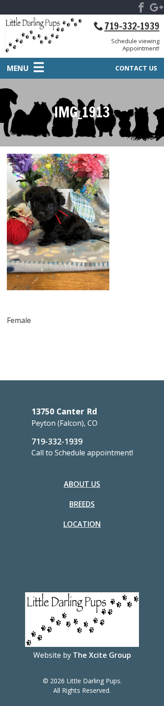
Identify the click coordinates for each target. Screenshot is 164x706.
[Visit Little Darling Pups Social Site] (141, 9)
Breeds (82, 504)
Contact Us (136, 68)
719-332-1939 (131, 26)
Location (82, 524)
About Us (82, 484)
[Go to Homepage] (43, 36)
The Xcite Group (102, 655)
